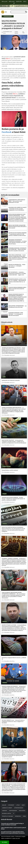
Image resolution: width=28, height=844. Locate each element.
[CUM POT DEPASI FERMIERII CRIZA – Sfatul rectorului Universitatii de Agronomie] (4, 288)
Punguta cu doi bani (7, 816)
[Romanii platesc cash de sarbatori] (14, 457)
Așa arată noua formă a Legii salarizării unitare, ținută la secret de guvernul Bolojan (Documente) (13, 832)
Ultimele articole (6, 322)
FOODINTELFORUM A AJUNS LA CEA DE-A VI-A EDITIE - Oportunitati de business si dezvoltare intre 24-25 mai (17, 281)
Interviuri (18, 816)
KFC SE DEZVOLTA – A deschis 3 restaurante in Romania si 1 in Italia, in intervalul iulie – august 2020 (17, 273)
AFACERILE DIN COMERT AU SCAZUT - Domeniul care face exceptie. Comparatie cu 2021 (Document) (18, 209)
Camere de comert (7, 807)
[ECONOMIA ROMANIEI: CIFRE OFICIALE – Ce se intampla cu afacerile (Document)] (4, 314)
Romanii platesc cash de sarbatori (10, 470)
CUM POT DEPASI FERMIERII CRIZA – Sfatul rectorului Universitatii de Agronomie (18, 289)
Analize (4, 805)
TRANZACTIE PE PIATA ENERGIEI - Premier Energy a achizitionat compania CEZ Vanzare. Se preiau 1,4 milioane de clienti (13, 499)
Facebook (6, 132)
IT (13, 813)
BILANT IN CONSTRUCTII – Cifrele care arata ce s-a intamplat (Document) (17, 266)
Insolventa (22, 810)
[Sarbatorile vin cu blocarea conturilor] (14, 368)
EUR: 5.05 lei (11, 1)
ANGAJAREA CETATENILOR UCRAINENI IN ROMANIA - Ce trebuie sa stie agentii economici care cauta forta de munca (18, 241)
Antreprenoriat (18, 807)
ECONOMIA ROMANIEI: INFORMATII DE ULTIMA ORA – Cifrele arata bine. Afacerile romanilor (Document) (17, 249)
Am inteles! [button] (4, 842)
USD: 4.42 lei (4, 1)
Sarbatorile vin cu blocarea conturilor (11, 380)
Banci (23, 805)
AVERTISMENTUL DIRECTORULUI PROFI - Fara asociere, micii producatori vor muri (17, 201)
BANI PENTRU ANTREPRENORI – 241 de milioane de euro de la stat (18, 306)
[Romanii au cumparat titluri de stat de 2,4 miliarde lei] (14, 645)
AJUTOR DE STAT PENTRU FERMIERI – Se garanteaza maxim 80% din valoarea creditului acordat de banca (17, 234)
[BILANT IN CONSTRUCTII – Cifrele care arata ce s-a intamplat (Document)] (4, 266)
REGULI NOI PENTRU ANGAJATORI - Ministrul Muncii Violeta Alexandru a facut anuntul (17, 227)
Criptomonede (13, 810)
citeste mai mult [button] (16, 838)
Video (24, 816)
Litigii (18, 805)
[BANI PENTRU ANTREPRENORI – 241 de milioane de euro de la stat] (4, 306)
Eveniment (11, 805)
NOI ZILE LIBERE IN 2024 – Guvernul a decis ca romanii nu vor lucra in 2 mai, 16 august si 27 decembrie (13, 721)
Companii (4, 810)
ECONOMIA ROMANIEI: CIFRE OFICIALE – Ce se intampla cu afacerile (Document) (16, 314)
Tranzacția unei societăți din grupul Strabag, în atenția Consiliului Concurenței (12, 824)
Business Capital (6, 813)
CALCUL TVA (19, 1)
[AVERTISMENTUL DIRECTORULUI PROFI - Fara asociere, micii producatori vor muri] (4, 201)
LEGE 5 (24, 1)
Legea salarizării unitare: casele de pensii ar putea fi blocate (13, 828)
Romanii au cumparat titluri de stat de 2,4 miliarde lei (14, 658)
